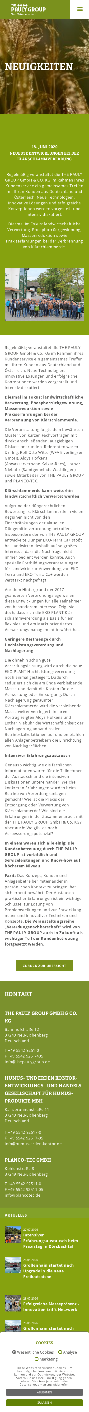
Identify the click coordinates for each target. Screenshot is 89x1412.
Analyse (70, 1352)
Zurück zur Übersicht (44, 965)
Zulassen (44, 1403)
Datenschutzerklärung (35, 1384)
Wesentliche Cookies (35, 1352)
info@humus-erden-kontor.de (33, 1143)
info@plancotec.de (22, 1195)
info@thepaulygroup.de (27, 1061)
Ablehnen (44, 1392)
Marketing (49, 1359)
